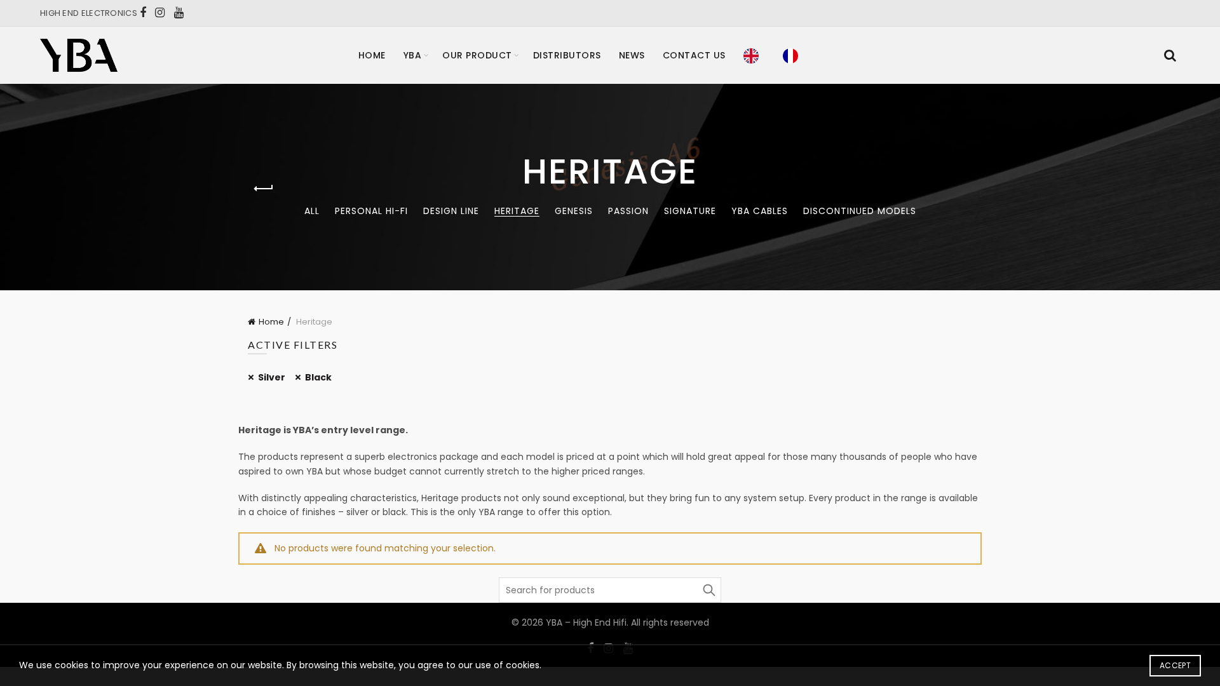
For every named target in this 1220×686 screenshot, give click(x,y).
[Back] (264, 188)
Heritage (516, 211)
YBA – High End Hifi (586, 622)
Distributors (567, 55)
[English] (754, 55)
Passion (628, 211)
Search (708, 590)
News (632, 55)
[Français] (794, 55)
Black (318, 377)
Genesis (574, 211)
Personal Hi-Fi (371, 211)
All (312, 211)
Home (372, 55)
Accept (1175, 665)
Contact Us (694, 55)
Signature (690, 211)
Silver (271, 377)
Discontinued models (859, 211)
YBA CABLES (759, 211)
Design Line (451, 211)
